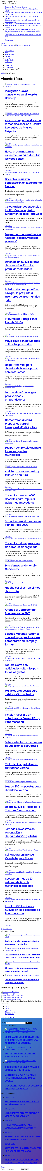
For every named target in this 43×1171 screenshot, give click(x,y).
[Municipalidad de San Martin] (11, 997)
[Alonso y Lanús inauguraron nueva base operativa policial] (23, 964)
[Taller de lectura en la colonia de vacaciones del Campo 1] (23, 737)
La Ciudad (8, 62)
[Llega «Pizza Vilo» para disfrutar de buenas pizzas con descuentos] (23, 360)
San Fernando (9, 51)
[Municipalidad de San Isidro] (11, 999)
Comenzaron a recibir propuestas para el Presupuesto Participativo (21, 423)
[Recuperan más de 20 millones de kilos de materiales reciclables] (23, 874)
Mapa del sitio (9, 1014)
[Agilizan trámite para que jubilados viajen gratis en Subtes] (23, 937)
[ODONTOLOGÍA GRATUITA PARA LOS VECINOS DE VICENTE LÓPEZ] (23, 1062)
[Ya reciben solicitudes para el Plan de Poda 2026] (22, 516)
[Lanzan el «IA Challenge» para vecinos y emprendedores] (23, 388)
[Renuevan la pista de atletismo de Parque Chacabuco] (23, 975)
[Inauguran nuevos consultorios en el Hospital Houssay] (23, 86)
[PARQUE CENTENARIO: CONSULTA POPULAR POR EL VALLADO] (23, 1049)
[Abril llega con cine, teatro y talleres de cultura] (21, 467)
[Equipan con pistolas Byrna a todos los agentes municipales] (23, 443)
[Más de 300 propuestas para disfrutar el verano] (21, 782)
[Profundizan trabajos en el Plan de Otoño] (19, 314)
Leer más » (8, 112)
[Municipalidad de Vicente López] (12, 995)
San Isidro (8, 49)
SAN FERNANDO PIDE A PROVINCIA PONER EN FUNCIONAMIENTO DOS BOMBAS (20, 1078)
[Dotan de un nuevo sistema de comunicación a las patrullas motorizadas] (23, 257)
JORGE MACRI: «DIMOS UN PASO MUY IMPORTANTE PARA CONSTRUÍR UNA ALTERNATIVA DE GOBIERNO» (22, 1040)
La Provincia (9, 60)
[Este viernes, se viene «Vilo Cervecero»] (19, 561)
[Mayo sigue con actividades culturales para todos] (22, 336)
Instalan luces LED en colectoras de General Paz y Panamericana (22, 718)
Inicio (3, 73)
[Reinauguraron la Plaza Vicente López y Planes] (21, 850)
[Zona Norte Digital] (15, 45)
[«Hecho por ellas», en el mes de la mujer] (19, 583)
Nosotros (8, 1010)
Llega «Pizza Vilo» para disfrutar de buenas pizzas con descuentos (21, 368)
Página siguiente (6, 929)
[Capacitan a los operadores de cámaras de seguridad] (23, 538)
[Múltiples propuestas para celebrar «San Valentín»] (22, 686)
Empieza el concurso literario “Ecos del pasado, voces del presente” (23, 238)
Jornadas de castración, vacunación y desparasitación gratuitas (21, 832)
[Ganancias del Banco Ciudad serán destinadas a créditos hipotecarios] (23, 950)
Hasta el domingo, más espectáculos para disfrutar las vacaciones (22, 155)
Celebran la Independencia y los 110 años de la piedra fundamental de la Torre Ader (23, 210)
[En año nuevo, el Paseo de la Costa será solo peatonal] (23, 802)
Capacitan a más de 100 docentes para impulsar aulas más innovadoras (20, 499)
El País (7, 58)
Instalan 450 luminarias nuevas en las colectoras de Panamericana (22, 910)
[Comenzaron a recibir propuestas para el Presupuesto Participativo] (23, 415)
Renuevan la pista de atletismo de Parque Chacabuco (22, 24)
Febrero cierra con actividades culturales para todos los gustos (22, 668)
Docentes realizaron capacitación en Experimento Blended (23, 182)
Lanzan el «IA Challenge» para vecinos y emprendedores (20, 396)
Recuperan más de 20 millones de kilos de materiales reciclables (19, 882)
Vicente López (10, 54)
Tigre (6, 52)
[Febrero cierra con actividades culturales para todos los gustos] (23, 660)
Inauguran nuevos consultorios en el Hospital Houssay (21, 94)
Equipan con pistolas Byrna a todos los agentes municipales (23, 451)
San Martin (8, 56)
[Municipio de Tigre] (8, 994)
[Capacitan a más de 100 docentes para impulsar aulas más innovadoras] (23, 491)
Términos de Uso (10, 1012)
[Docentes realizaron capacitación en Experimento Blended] (23, 174)
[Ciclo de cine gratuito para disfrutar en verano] (21, 759)
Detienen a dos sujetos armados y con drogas (20, 29)
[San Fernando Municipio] (10, 992)
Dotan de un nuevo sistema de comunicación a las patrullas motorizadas (22, 265)
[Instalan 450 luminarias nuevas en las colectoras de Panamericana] (23, 901)
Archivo (7, 1008)
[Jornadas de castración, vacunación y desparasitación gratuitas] (23, 824)
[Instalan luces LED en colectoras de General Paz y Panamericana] (23, 710)
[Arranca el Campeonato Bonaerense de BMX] (21, 605)
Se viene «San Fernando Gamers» (16, 7)
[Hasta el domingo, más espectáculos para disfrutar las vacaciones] (23, 147)
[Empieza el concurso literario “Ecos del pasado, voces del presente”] (23, 229)
